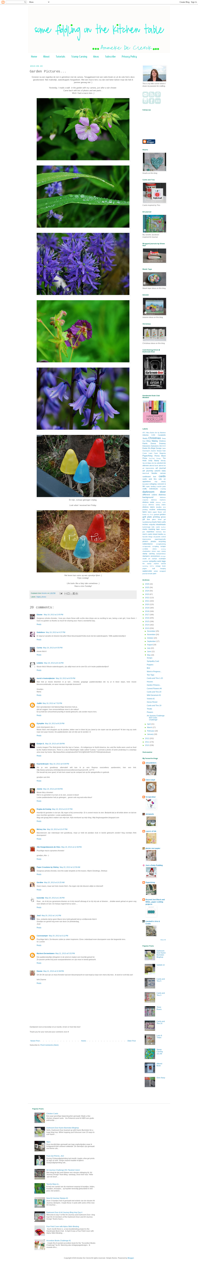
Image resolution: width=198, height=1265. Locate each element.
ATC (144, 432)
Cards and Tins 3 (161, 994)
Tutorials (60, 56)
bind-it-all (145, 473)
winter (156, 571)
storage (163, 556)
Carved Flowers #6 (154, 689)
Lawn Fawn (153, 453)
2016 (147, 618)
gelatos (163, 514)
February (151, 731)
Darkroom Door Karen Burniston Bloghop (161, 954)
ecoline (152, 510)
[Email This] (65, 593)
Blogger (131, 1258)
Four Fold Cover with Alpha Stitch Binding (62, 1227)
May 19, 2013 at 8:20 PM (54, 724)
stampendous (161, 554)
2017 (147, 615)
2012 (147, 738)
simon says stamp (159, 551)
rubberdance (147, 544)
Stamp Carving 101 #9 (160, 1052)
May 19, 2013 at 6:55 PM (65, 678)
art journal (161, 468)
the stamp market (150, 563)
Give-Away (161, 1078)
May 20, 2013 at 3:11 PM (58, 936)
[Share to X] (71, 593)
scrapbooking (161, 544)
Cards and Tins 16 (161, 1022)
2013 (147, 628)
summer (145, 561)
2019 (147, 608)
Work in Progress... (154, 672)
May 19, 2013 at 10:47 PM (57, 829)
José (39, 916)
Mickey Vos (41, 829)
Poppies (150, 665)
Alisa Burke (150, 432)
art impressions (148, 468)
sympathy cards (155, 561)
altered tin (162, 465)
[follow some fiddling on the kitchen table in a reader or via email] (152, 97)
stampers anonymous (151, 556)
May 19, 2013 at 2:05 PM (53, 615)
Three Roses (159, 1008)
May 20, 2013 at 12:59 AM (70, 867)
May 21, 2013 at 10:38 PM (53, 971)
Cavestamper (42, 936)
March (149, 727)
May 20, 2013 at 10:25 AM (54, 882)
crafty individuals (150, 489)
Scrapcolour (151, 797)
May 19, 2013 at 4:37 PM (55, 632)
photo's (145, 541)
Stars (48, 1142)
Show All (163, 940)
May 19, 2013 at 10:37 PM (62, 809)
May (149, 655)
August (150, 645)
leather (163, 527)
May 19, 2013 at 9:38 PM (55, 744)
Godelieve (41, 632)
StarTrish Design (155, 458)
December (151, 631)
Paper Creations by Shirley (48, 867)
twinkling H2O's (148, 566)
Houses (150, 682)
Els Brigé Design (155, 448)
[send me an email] (145, 97)
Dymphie (40, 724)
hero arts (161, 522)
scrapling (155, 546)
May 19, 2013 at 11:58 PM (71, 847)
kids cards (156, 527)
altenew (145, 466)
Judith (39, 703)
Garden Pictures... (154, 685)
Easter (145, 448)
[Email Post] (61, 593)
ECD (164, 446)
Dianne (40, 615)
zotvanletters (151, 763)
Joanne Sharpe (156, 451)
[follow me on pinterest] (158, 97)
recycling (162, 541)
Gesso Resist (152, 702)
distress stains (148, 507)
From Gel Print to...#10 (55, 1156)
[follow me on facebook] (152, 103)
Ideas (96, 56)
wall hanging (159, 568)
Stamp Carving (79, 56)
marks (144, 529)
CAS (153, 435)
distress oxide (148, 502)
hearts (154, 522)
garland (156, 514)
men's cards (147, 534)
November (151, 635)
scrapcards (146, 546)
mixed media (158, 534)
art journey (147, 470)
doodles (159, 507)
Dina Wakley (152, 441)
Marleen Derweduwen (46, 953)
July (149, 648)
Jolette (39, 789)
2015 (147, 621)
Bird (148, 668)
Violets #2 (151, 699)
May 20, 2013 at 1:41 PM (51, 916)
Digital (38, 597)
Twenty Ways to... (53, 1184)
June (149, 652)
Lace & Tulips (159, 1036)
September (151, 641)
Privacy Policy (129, 56)
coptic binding (151, 486)
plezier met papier (153, 848)
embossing (161, 510)
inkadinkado (161, 524)
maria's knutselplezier (46, 678)
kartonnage (146, 527)
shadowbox (146, 551)
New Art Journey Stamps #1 (57, 1198)
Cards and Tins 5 (161, 980)
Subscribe (110, 56)
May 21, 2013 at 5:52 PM (65, 953)
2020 (147, 604)
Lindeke (40, 663)
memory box (161, 532)
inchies (145, 524)
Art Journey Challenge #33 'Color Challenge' (156, 718)
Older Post (131, 1041)
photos (43, 597)
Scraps (149, 658)
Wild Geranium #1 (154, 695)
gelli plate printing (151, 517)
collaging (153, 484)
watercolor (147, 571)
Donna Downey (158, 443)
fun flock (150, 514)
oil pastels (157, 537)
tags (164, 561)
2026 (147, 584)
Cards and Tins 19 (154, 706)
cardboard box (149, 477)
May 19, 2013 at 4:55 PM (52, 648)
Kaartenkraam (43, 764)
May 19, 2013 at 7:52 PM (52, 703)
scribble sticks (149, 549)
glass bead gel (159, 519)
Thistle (149, 709)
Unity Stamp (153, 461)
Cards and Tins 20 (154, 692)
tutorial (163, 563)
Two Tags (150, 675)
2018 (147, 611)
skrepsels (150, 814)
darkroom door (154, 491)
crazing (163, 489)
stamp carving (148, 554)
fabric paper (152, 512)
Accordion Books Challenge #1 (58, 1241)
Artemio (145, 435)
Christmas (154, 438)
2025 (147, 587)
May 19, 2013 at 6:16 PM (53, 663)
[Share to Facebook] (73, 593)
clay (156, 481)
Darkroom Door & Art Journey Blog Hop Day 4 (64, 1212)
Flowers (150, 712)
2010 (147, 745)
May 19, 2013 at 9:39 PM (59, 764)
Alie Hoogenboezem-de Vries (48, 847)
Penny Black (160, 456)
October (150, 638)
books (154, 473)
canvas (163, 473)
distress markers (158, 500)
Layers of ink (151, 831)
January (150, 734)
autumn (157, 471)
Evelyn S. (40, 744)
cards (162, 476)
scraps (163, 546)
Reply (39, 624)
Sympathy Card (153, 661)
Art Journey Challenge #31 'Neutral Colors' (63, 1170)
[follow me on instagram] (145, 103)
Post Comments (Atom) (49, 1045)
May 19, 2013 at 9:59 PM (53, 789)
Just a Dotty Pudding (154, 865)
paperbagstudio (160, 539)
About (46, 56)
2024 (147, 591)
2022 (147, 598)
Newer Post (35, 1041)
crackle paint (161, 486)
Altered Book (159, 1065)
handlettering (146, 522)
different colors (149, 494)
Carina (39, 648)
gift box (146, 519)
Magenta (163, 453)
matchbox (150, 532)
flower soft (162, 512)
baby (164, 471)
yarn (154, 574)
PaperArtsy (147, 456)
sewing (163, 549)
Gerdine (40, 882)
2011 (147, 742)
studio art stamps (149, 558)
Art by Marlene (160, 432)
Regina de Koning (44, 809)
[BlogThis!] (68, 593)
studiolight (162, 558)
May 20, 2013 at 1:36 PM (55, 898)
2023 (147, 594)
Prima (144, 458)
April (149, 724)
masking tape (154, 529)
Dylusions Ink (156, 446)
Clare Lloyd (150, 780)
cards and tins (149, 479)
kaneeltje (40, 898)
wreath (150, 573)
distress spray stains (157, 504)
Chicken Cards (52, 1114)
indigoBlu (152, 524)
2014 (147, 625)
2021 (147, 601)
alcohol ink (161, 463)
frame (144, 514)
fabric (144, 512)
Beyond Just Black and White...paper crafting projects (155, 902)
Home (34, 56)
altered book (153, 465)
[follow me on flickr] (158, 103)
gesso (163, 517)
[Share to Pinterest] (76, 593)
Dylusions (146, 446)
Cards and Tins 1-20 (155, 678)
